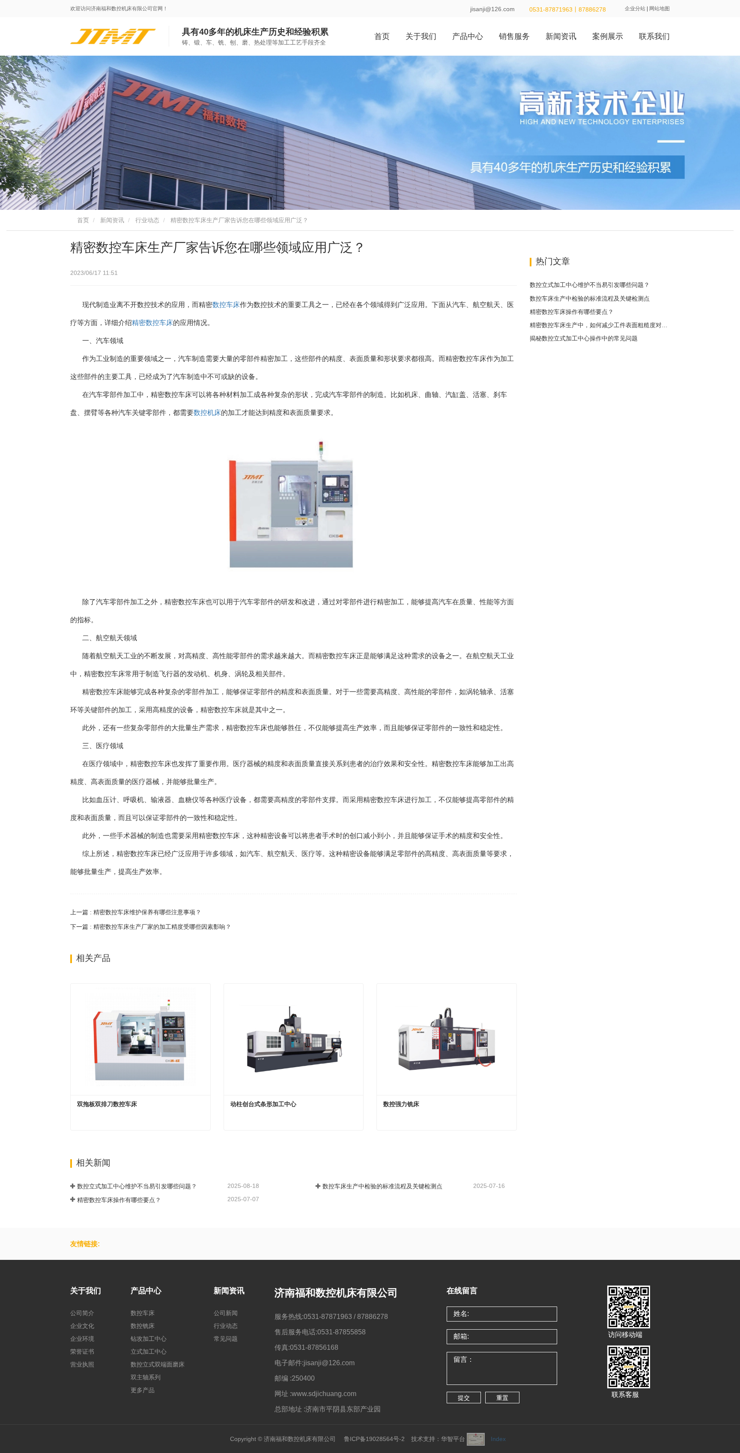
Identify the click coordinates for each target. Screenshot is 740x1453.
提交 (464, 1397)
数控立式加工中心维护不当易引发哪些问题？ (137, 1186)
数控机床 (207, 412)
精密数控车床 (152, 322)
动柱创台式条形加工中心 (263, 1104)
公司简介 (82, 1313)
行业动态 (147, 220)
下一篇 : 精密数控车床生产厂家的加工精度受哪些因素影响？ (150, 926)
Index (498, 1438)
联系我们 (654, 36)
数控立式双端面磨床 (158, 1364)
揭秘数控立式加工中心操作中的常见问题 (584, 338)
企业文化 (82, 1325)
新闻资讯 (112, 220)
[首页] (113, 36)
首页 (382, 36)
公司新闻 (226, 1313)
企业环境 (82, 1338)
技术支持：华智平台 (438, 1438)
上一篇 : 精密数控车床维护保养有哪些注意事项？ (135, 912)
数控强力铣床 (401, 1104)
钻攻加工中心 (149, 1338)
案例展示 (607, 36)
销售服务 (514, 36)
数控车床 (226, 304)
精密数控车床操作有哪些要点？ (119, 1199)
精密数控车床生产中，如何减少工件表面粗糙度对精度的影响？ (600, 325)
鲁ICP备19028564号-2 (374, 1438)
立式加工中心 (149, 1351)
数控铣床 (143, 1325)
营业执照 (82, 1364)
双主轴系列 (146, 1377)
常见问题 (226, 1338)
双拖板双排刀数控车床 (107, 1104)
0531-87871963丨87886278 (567, 9)
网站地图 (659, 9)
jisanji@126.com (492, 9)
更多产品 (143, 1390)
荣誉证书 (82, 1351)
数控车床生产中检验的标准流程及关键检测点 (382, 1186)
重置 (502, 1397)
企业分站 (635, 9)
